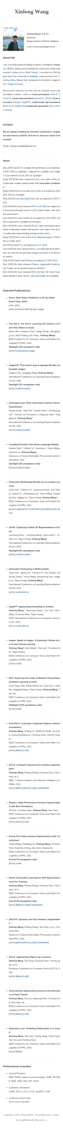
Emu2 (16, 198)
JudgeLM (32, 171)
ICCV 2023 (41, 245)
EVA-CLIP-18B (39, 206)
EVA (48, 98)
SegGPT (26, 102)
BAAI (10, 68)
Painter (16, 102)
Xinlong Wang (32, 11)
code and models (38, 276)
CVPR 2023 (51, 260)
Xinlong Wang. (27, 1115)
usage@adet (35, 905)
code (18, 309)
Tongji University (15, 84)
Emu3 (8, 110)
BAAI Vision (31, 72)
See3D (16, 168)
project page (37, 309)
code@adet (42, 788)
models (26, 309)
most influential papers (42, 237)
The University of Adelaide (25, 76)
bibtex (19, 750)
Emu (52, 106)
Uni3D (18, 106)
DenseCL (40, 98)
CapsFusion (30, 198)
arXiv (11, 309)
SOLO (54, 94)
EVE (16, 191)
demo (38, 509)
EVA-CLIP (8, 106)
